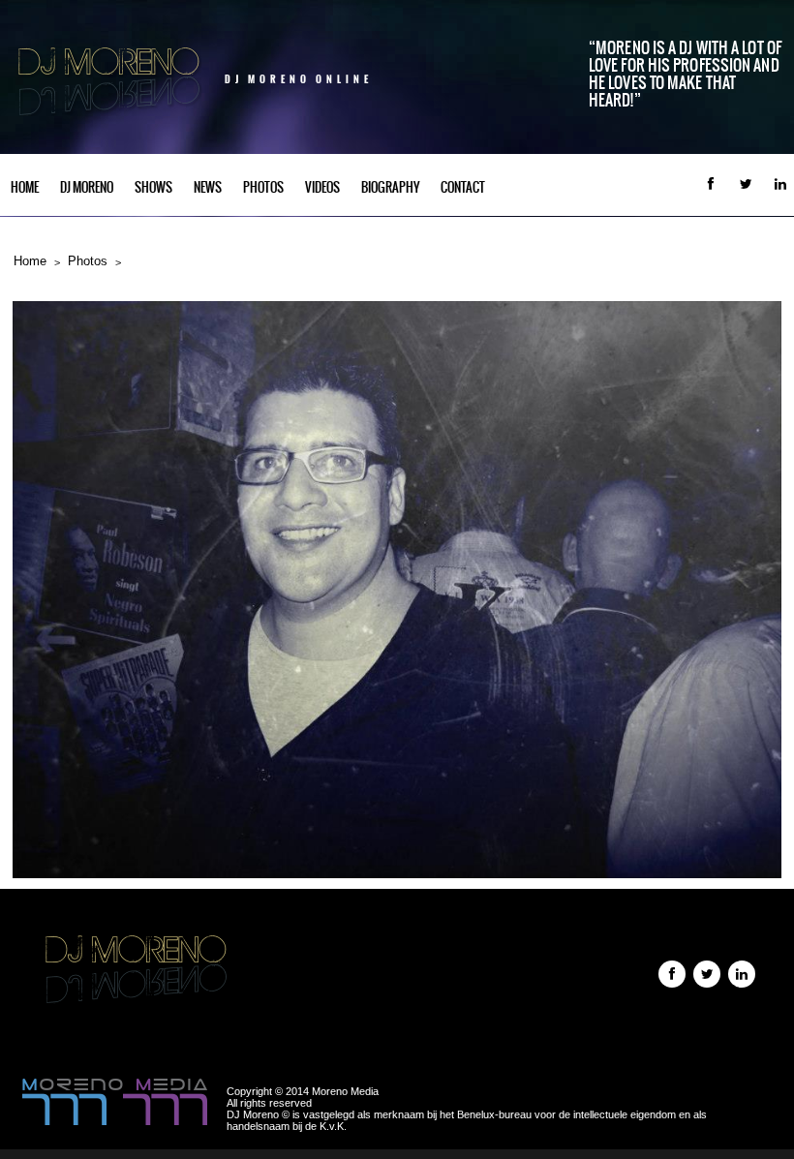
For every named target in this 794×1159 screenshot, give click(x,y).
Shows (153, 187)
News (208, 187)
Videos (322, 187)
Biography (390, 187)
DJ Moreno (86, 187)
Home (25, 187)
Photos (263, 187)
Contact (463, 187)
